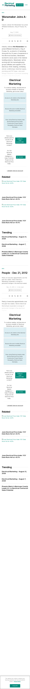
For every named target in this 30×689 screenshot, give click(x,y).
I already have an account (15, 170)
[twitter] (15, 41)
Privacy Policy (17, 681)
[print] (27, 41)
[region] (15, 682)
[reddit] (18, 41)
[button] (3, 5)
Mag (3, 12)
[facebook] (9, 41)
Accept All (15, 685)
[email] (20, 41)
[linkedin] (12, 41)
